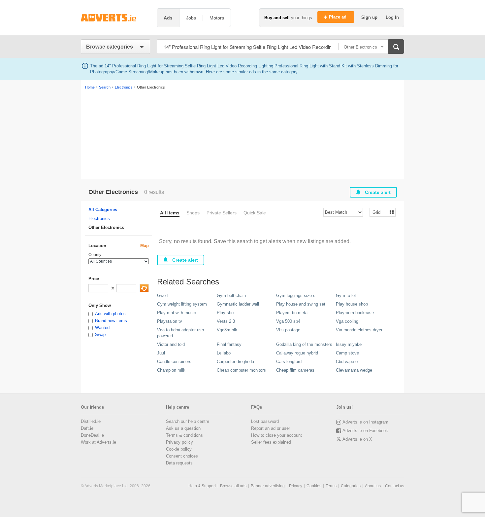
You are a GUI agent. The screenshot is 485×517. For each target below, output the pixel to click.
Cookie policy (179, 449)
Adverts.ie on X (357, 439)
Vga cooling (347, 321)
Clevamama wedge (354, 370)
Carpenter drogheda (235, 361)
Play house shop (352, 304)
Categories (351, 486)
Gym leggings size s (295, 295)
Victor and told (171, 344)
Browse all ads (233, 486)
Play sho (225, 312)
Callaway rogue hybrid (297, 353)
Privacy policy (179, 442)
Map (144, 245)
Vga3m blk (227, 329)
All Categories (102, 209)
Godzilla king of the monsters (304, 344)
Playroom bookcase (355, 312)
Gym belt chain (231, 295)
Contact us (394, 486)
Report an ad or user (270, 428)
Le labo (224, 353)
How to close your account (276, 435)
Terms (331, 486)
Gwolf (162, 295)
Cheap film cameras (295, 370)
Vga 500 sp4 (288, 321)
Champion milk (171, 370)
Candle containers (174, 361)
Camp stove (347, 353)
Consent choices (182, 456)
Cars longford (289, 361)
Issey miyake (349, 344)
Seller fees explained (271, 442)
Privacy (295, 486)
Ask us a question (183, 428)
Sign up (370, 17)
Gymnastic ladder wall (238, 304)
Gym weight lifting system (182, 304)
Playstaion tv (169, 321)
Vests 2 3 (226, 321)
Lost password (265, 421)
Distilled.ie (91, 421)
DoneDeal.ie (92, 435)
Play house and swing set (300, 304)
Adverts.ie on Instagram (365, 422)
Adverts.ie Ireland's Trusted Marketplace (115, 17)
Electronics (99, 218)
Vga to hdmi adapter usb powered (180, 332)
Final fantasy (229, 344)
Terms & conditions (184, 435)
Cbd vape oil (348, 361)
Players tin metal (292, 312)
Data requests (179, 463)
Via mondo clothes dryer (359, 329)
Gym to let (346, 295)
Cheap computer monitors (241, 370)
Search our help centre (187, 421)
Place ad (338, 17)
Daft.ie (87, 428)
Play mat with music (176, 312)
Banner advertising (268, 486)
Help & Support (202, 486)
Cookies (314, 486)
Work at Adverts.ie (98, 442)
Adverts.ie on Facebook (365, 430)
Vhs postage (288, 329)
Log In (392, 17)
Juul (161, 353)
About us (373, 486)
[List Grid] (380, 211)
